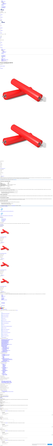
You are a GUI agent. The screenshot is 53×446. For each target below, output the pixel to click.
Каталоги (3, 221)
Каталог (2, 11)
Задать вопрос (1, 224)
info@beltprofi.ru (4, 6)
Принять (49, 444)
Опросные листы (4, 3)
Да (0, 406)
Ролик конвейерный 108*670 (4, 61)
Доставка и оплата (3, 1)
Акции (3, 5)
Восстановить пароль (6, 396)
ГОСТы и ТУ (4, 52)
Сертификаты (3, 220)
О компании (2, 298)
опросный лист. (15, 179)
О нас (2, 0)
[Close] (0, 398)
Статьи (2, 296)
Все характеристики (2, 168)
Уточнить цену (2, 242)
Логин (1, 394)
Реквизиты (2, 299)
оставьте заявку (13, 205)
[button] (4, 346)
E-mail (1, 418)
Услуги (2, 295)
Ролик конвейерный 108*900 (3, 286)
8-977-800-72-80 (4, 7)
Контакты (2, 4)
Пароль (1, 395)
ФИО (1, 408)
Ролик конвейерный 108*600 (3, 253)
